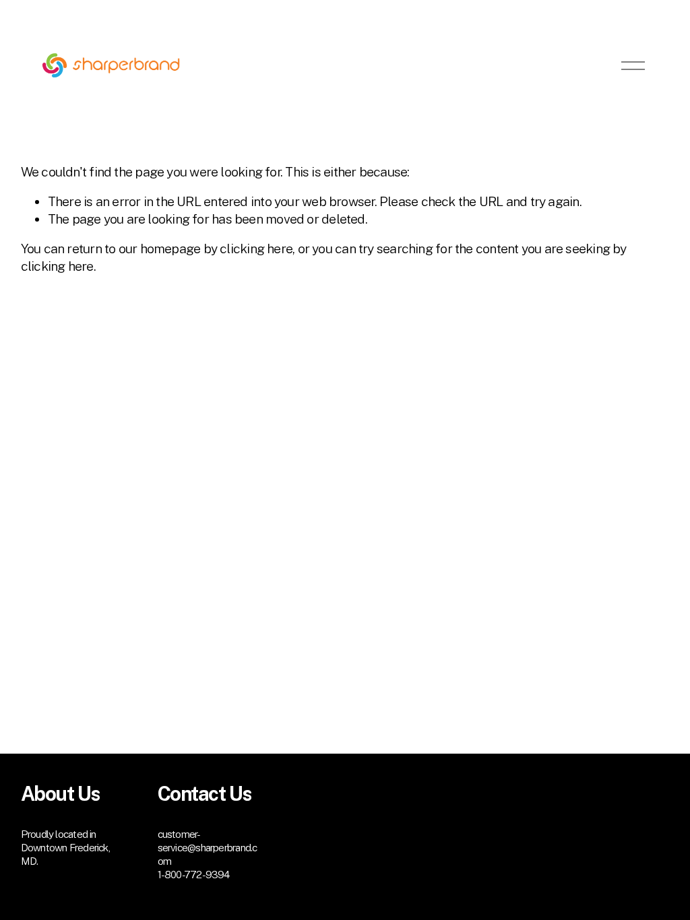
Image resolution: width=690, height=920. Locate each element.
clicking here (256, 248)
